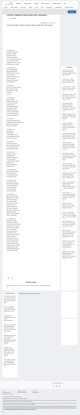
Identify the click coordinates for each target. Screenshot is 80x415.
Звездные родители (69, 7)
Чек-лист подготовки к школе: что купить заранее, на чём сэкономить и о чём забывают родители (28, 286)
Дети (42, 7)
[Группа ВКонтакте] (53, 386)
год (8, 18)
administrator (52, 23)
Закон (36, 7)
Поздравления (58, 7)
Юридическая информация (21, 392)
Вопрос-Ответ (27, 3)
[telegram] (12, 278)
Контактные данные (35, 392)
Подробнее (33, 404)
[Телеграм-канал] (56, 386)
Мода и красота (14, 7)
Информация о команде (21, 390)
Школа (30, 7)
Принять (72, 11)
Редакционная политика (6, 392)
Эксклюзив (18, 3)
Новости (36, 3)
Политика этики (34, 390)
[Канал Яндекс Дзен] (59, 386)
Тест (65, 3)
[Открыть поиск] (74, 3)
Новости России (45, 3)
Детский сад (49, 7)
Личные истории (56, 3)
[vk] (8, 278)
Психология (23, 7)
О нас (3, 390)
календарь (13, 18)
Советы (5, 7)
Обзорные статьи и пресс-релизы (8, 393)
